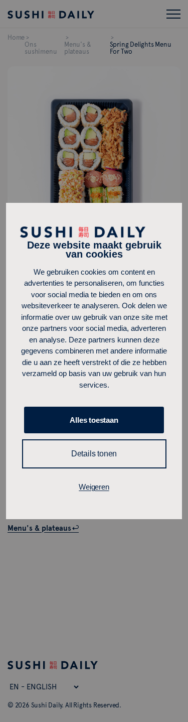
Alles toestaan (94, 420)
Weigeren (94, 487)
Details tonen (94, 453)
